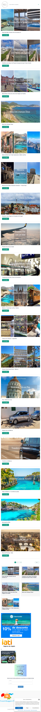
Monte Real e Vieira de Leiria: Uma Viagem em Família (14, 93)
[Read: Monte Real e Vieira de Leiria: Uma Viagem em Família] (20, 81)
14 (20, 562)
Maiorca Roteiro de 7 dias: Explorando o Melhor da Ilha (14, 154)
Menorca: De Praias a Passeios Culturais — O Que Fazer (14, 185)
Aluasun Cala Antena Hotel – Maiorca (10, 369)
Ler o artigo (5, 35)
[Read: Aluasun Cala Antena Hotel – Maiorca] (20, 356)
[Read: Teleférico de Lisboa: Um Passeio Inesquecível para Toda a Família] (20, 50)
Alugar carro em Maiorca (7, 430)
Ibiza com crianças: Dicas (7, 124)
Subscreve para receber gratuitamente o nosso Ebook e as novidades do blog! (20, 678)
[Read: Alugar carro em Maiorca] (20, 417)
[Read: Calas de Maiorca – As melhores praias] (20, 479)
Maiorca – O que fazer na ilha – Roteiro (10, 307)
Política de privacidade (27, 710)
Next (37, 562)
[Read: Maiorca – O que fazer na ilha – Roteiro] (20, 295)
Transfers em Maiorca (7, 461)
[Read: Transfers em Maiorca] (20, 448)
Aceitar (19, 707)
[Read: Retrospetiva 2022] (20, 509)
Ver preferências (36, 707)
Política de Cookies (20, 710)
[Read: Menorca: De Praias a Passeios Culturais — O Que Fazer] (20, 172)
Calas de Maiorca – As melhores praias (10, 491)
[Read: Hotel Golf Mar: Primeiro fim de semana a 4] (20, 19)
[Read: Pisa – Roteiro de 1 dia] (20, 387)
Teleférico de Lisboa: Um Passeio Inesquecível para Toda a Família (16, 63)
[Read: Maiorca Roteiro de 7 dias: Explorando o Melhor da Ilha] (20, 142)
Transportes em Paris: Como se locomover (11, 277)
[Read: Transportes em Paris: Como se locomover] (20, 264)
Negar (27, 707)
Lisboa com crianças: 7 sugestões (9, 338)
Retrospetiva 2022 (6, 522)
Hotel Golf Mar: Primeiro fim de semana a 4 (11, 32)
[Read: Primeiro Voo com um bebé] (20, 234)
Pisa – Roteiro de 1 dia (7, 399)
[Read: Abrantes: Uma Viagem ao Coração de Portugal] (20, 203)
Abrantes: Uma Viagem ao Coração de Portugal (12, 216)
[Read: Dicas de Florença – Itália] (20, 540)
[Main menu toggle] (38, 4)
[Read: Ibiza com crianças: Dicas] (20, 111)
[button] (39, 699)
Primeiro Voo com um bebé (8, 246)
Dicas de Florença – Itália (7, 552)
